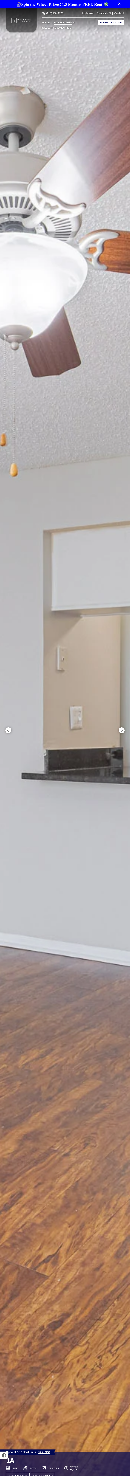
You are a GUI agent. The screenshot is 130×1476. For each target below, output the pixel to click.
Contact (119, 13)
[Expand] (122, 1446)
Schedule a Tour (111, 22)
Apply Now (87, 13)
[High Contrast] (4, 1455)
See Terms (44, 1452)
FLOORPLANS (63, 22)
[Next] (122, 730)
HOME (46, 22)
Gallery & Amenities (56, 27)
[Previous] (8, 730)
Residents (102, 13)
